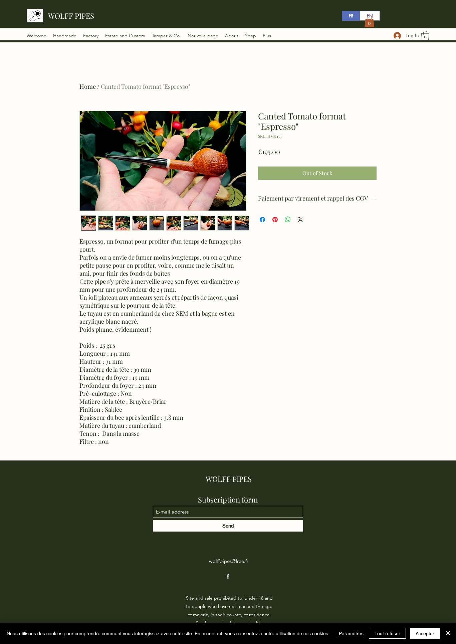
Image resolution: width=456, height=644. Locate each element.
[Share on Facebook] (262, 220)
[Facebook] (228, 576)
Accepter (425, 633)
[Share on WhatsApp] (288, 220)
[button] (425, 35)
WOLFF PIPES (71, 16)
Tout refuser (387, 633)
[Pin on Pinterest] (275, 220)
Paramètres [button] (351, 633)
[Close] (448, 633)
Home (87, 86)
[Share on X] (300, 220)
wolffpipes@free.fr (228, 561)
